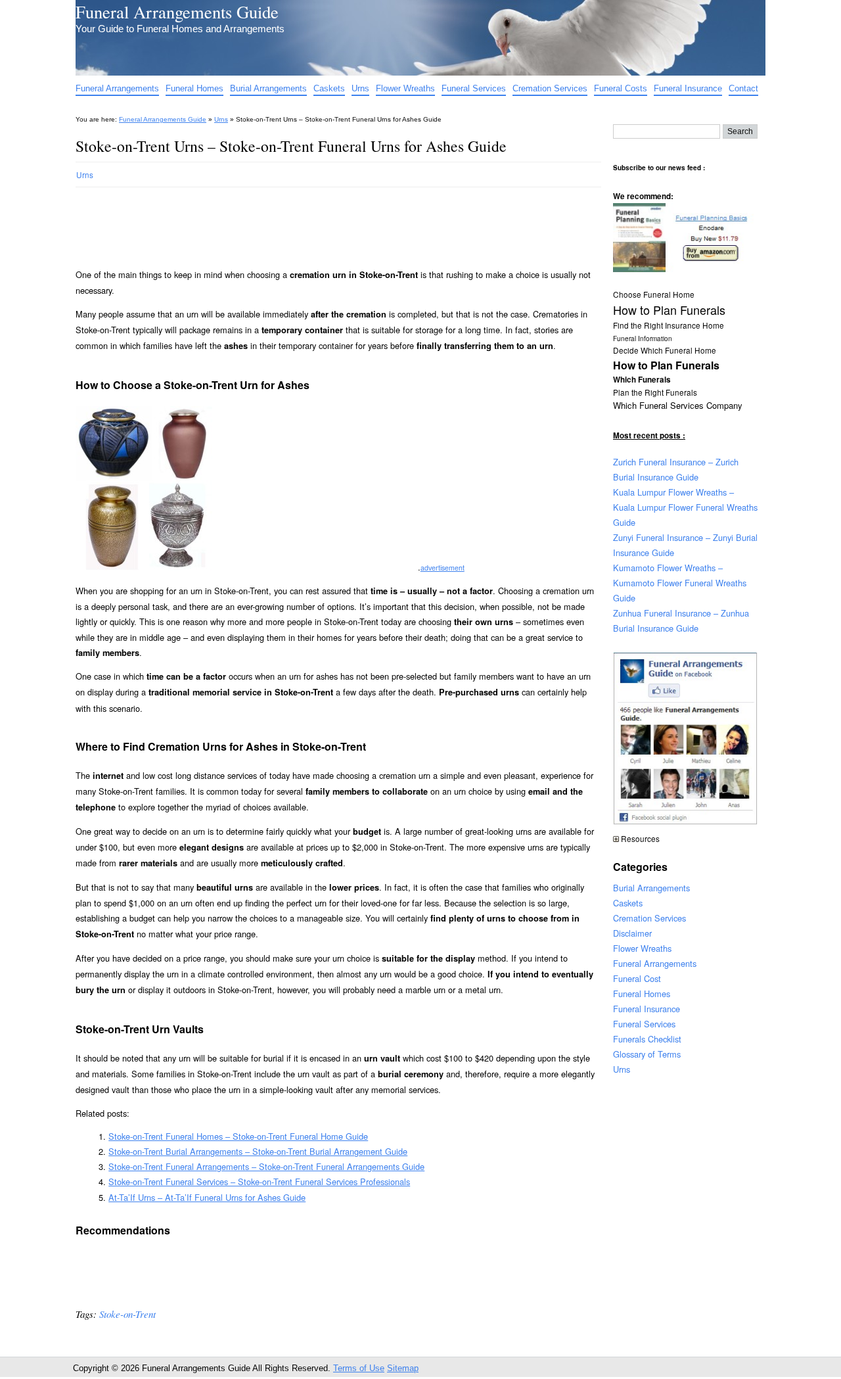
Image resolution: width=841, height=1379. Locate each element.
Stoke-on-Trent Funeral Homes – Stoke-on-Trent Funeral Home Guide (238, 1136)
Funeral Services (474, 88)
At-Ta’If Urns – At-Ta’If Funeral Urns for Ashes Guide (207, 1197)
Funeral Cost (637, 978)
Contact (743, 88)
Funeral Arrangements (117, 88)
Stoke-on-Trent (127, 1314)
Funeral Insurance (688, 88)
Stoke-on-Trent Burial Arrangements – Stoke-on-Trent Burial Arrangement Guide (257, 1151)
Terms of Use (358, 1368)
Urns (360, 88)
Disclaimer (632, 933)
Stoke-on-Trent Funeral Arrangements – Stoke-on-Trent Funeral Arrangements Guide (266, 1166)
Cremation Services (549, 88)
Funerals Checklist (647, 1039)
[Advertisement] (315, 222)
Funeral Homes (194, 88)
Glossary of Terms (647, 1054)
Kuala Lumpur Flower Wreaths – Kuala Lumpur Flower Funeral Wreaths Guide (685, 507)
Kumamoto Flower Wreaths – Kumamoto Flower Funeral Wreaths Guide (679, 582)
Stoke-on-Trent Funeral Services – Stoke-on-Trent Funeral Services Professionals (259, 1181)
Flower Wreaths (405, 88)
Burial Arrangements (268, 88)
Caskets (329, 88)
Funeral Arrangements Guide (177, 11)
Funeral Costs (620, 88)
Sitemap (403, 1368)
